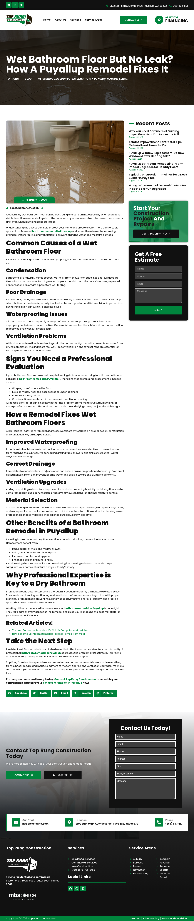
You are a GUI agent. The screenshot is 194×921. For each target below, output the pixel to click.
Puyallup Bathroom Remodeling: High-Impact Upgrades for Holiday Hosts (156, 165)
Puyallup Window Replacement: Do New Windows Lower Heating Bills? (156, 154)
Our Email (28, 820)
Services (75, 19)
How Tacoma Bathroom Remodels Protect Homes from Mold (48, 634)
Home (47, 19)
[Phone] (159, 822)
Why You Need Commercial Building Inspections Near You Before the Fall (154, 132)
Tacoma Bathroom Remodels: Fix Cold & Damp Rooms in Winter (50, 630)
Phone (169, 820)
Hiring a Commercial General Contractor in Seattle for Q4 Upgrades (157, 187)
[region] (39, 890)
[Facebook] (9, 5)
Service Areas (93, 19)
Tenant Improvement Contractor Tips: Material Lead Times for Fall (155, 143)
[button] (17, 693)
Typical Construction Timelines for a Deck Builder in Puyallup (158, 176)
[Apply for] (159, 20)
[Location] (69, 822)
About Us (60, 19)
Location (81, 820)
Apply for (171, 17)
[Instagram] (15, 5)
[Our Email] (16, 822)
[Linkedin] (21, 5)
